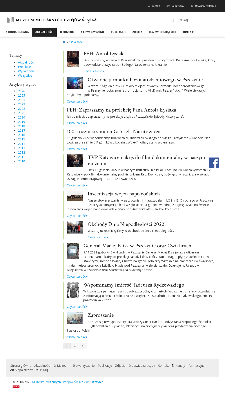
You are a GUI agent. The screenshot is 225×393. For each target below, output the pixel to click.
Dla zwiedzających (162, 32)
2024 (21, 100)
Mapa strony (177, 5)
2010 (21, 161)
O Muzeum (67, 32)
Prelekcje (24, 67)
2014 (21, 144)
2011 (21, 157)
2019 (21, 122)
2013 (21, 148)
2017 (21, 130)
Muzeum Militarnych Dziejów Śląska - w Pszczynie (67, 382)
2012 (21, 152)
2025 (21, 95)
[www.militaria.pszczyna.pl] (65, 42)
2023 (21, 104)
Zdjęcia (137, 32)
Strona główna (17, 32)
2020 (21, 117)
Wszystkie (25, 75)
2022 (21, 108)
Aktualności (44, 32)
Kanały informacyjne (190, 365)
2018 (21, 126)
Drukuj (43, 370)
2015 (21, 139)
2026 (21, 91)
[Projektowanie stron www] (17, 386)
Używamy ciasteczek (205, 5)
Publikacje (118, 32)
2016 (21, 135)
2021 (21, 113)
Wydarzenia (26, 71)
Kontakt (156, 5)
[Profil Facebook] (214, 162)
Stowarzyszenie (92, 32)
